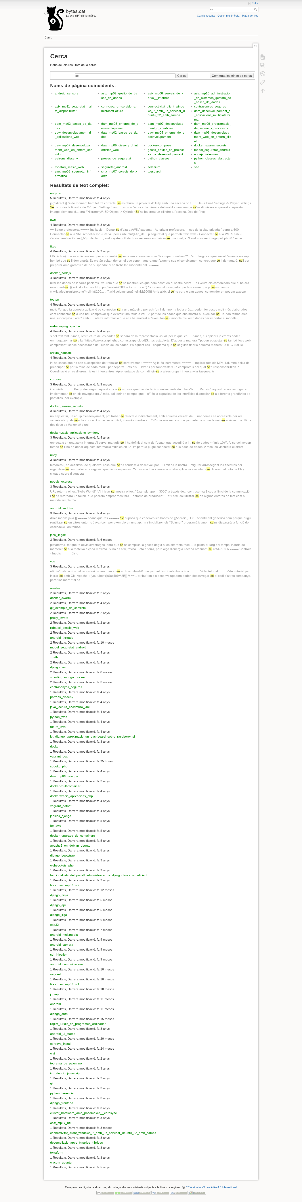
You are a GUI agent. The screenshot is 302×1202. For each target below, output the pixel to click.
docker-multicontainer (65, 786)
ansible (55, 588)
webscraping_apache (65, 326)
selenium (154, 167)
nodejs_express (61, 481)
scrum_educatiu (61, 353)
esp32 (54, 924)
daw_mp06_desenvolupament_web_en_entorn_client (212, 137)
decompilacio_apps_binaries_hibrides (76, 1142)
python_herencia (62, 1093)
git (52, 1083)
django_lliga (58, 914)
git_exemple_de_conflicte (68, 608)
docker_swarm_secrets (210, 145)
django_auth (59, 1014)
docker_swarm (60, 598)
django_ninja (59, 895)
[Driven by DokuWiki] (197, 1192)
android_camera (61, 944)
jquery (54, 994)
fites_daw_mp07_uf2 (64, 885)
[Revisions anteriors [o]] (263, 74)
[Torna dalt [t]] (263, 90)
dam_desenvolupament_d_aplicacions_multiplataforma (212, 115)
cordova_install (60, 1043)
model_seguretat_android (212, 149)
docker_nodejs (60, 273)
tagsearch (155, 171)
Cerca (256, 9)
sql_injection (58, 954)
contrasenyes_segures (210, 106)
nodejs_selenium (206, 154)
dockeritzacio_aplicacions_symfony (74, 432)
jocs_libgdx (58, 535)
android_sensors (66, 93)
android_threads (61, 637)
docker (55, 746)
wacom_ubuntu (61, 1162)
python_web (58, 717)
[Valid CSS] (178, 1192)
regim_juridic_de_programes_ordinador (78, 1024)
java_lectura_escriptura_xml (70, 707)
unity (53, 455)
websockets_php (62, 865)
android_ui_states (62, 1033)
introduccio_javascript (65, 1073)
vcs (52, 561)
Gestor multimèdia (228, 15)
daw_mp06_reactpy (64, 776)
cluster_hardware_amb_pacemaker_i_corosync (83, 1113)
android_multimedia (64, 934)
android (55, 1004)
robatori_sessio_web (69, 167)
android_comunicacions (66, 964)
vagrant (55, 974)
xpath (54, 657)
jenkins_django (60, 816)
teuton (54, 299)
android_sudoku (61, 508)
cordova (55, 379)
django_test (58, 667)
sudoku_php (58, 766)
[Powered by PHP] (142, 1192)
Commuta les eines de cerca (232, 75)
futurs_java (58, 726)
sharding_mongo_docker (67, 677)
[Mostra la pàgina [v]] (263, 57)
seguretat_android (114, 167)
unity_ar (55, 193)
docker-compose (159, 145)
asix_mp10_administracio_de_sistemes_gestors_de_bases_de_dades (212, 98)
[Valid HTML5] (160, 1192)
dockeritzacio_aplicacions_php (71, 796)
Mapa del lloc (250, 15)
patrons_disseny (66, 158)
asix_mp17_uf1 (61, 1123)
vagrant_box (59, 756)
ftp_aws (55, 825)
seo (196, 167)
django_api (58, 905)
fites (53, 246)
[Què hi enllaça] (263, 82)
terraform (56, 1152)
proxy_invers (59, 617)
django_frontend (61, 1103)
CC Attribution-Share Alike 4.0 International (211, 1187)
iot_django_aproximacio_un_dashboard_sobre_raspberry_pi (92, 736)
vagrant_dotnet (60, 806)
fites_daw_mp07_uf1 (64, 984)
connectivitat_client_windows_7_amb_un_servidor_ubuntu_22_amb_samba (166, 111)
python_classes (158, 158)
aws (53, 219)
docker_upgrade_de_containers (72, 835)
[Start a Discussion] (263, 65)
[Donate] (123, 1192)
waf (52, 1053)
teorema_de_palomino (66, 1063)
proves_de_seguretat (116, 158)
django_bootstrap (62, 855)
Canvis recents (206, 15)
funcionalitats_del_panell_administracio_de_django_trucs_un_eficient (98, 875)
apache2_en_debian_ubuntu (70, 845)
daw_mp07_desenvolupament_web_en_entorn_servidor (73, 150)
